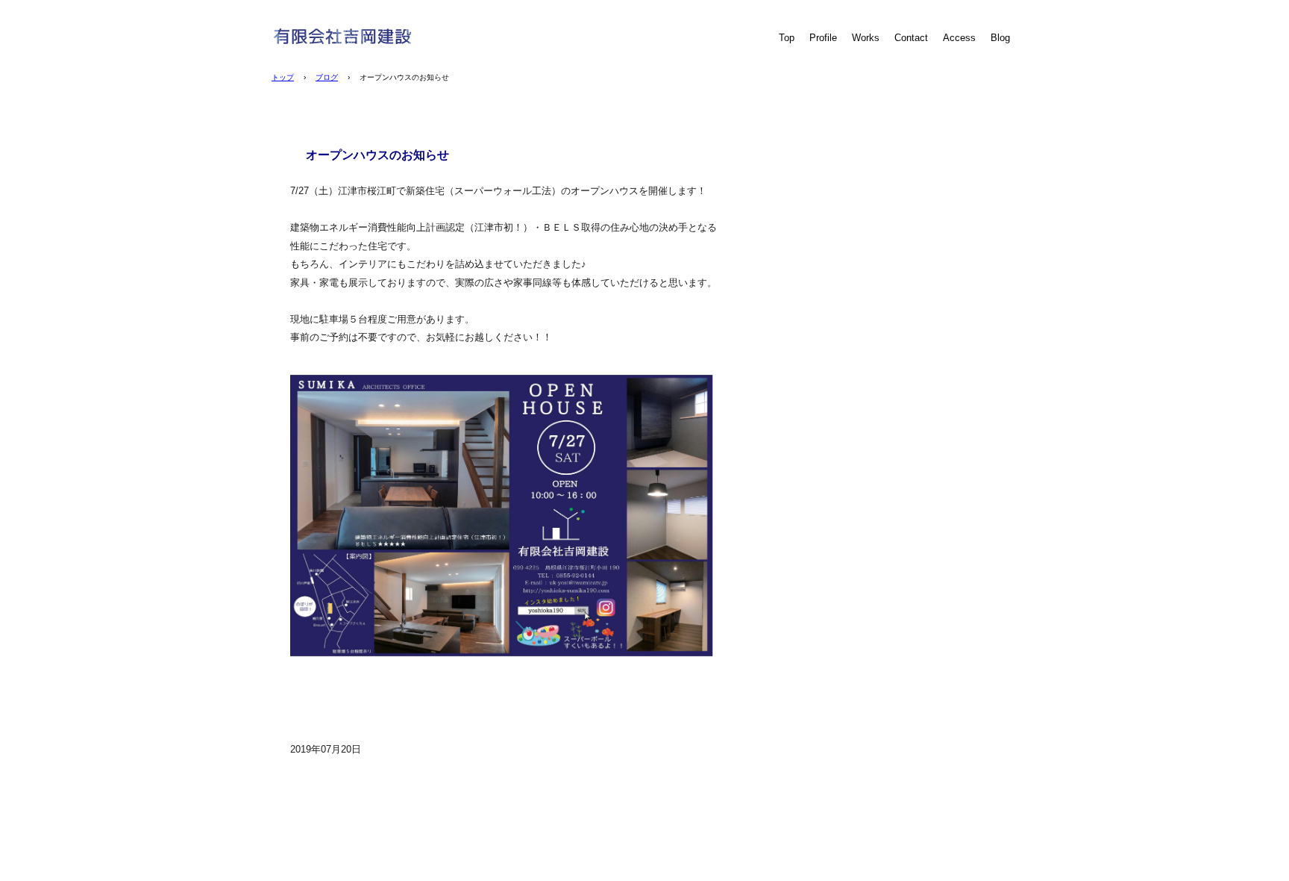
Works (865, 37)
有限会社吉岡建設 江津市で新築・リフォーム (372, 35)
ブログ (327, 77)
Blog (1000, 37)
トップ (283, 77)
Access (959, 37)
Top (786, 37)
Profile (823, 37)
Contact (911, 37)
